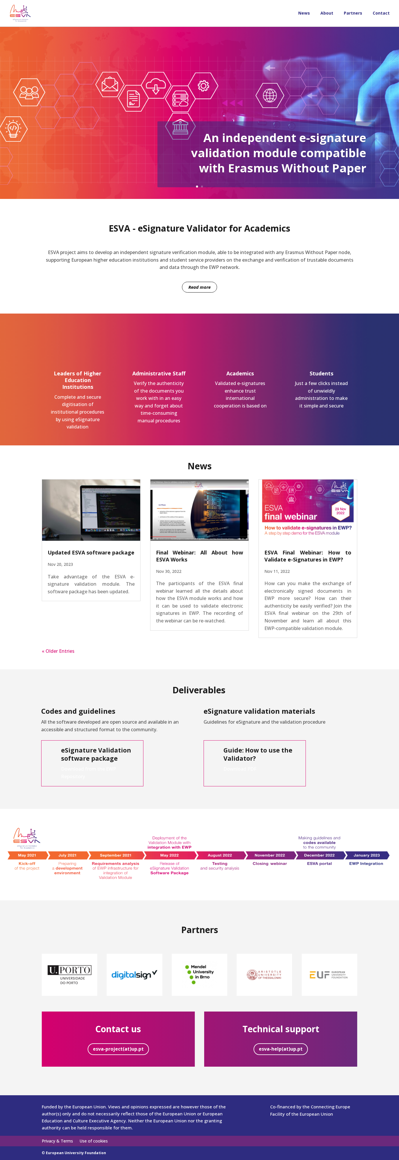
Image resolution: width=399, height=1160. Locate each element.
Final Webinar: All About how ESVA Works (199, 556)
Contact (381, 13)
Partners (353, 13)
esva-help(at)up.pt (281, 1049)
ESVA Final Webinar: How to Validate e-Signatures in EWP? (307, 556)
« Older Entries (58, 651)
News (304, 13)
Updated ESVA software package (91, 552)
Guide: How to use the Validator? (257, 754)
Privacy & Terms (57, 1141)
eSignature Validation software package (96, 754)
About (326, 13)
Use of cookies (93, 1141)
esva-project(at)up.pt (118, 1049)
